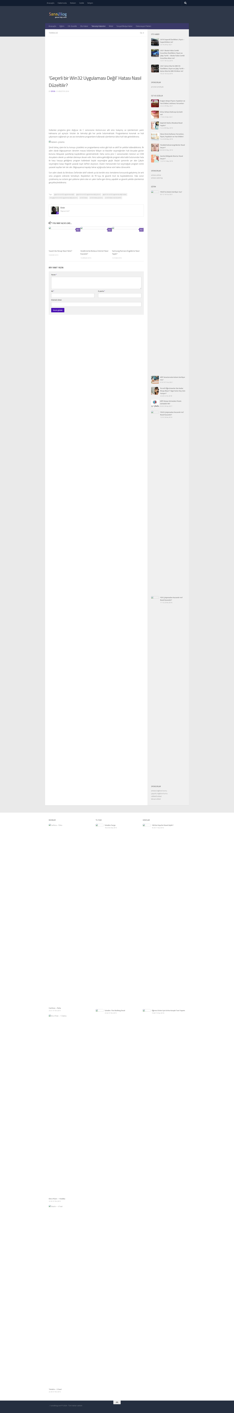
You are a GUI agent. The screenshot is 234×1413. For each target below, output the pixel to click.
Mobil (111, 26)
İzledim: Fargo (110, 825)
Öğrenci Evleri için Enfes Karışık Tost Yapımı (168, 1010)
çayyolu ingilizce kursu (159, 793)
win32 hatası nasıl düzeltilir (113, 198)
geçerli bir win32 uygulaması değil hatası (115, 194)
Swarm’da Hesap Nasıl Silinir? (60, 250)
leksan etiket (156, 799)
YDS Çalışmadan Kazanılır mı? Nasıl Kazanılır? (171, 598)
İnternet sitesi (56, 300)
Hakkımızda (62, 3)
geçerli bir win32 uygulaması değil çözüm (88, 194)
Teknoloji (53, 32)
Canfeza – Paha (55, 1008)
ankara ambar (156, 175)
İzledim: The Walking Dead (115, 1010)
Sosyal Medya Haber (124, 26)
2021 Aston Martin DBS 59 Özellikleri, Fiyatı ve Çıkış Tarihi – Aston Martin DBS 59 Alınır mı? (172, 68)
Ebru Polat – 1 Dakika (57, 1198)
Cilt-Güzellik (72, 26)
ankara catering (156, 178)
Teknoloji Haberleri (99, 26)
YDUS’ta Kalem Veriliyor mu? (171, 192)
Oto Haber (84, 26)
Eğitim (61, 26)
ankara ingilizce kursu (159, 790)
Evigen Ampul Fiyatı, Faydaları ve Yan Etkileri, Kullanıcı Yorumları (172, 102)
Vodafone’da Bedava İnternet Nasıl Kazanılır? (94, 252)
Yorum (54, 274)
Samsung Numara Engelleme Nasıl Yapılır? (125, 252)
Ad (52, 291)
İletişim (90, 3)
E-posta (101, 291)
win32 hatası (84, 198)
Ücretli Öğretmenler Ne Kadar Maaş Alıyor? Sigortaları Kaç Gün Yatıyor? (172, 391)
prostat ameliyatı (157, 86)
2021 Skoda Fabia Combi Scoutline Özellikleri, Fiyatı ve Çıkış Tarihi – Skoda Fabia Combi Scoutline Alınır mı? (172, 54)
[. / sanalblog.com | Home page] (58, 14)
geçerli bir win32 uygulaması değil (64, 194)
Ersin (53, 91)
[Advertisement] (96, 57)
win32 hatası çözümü (96, 198)
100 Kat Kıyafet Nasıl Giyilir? (162, 825)
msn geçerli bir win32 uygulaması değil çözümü (64, 198)
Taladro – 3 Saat (55, 1389)
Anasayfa (50, 3)
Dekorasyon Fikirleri (143, 26)
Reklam (73, 3)
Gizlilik (81, 3)
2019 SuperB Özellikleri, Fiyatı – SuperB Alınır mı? (172, 40)
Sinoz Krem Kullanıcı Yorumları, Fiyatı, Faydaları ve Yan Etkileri (172, 135)
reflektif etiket (156, 796)
